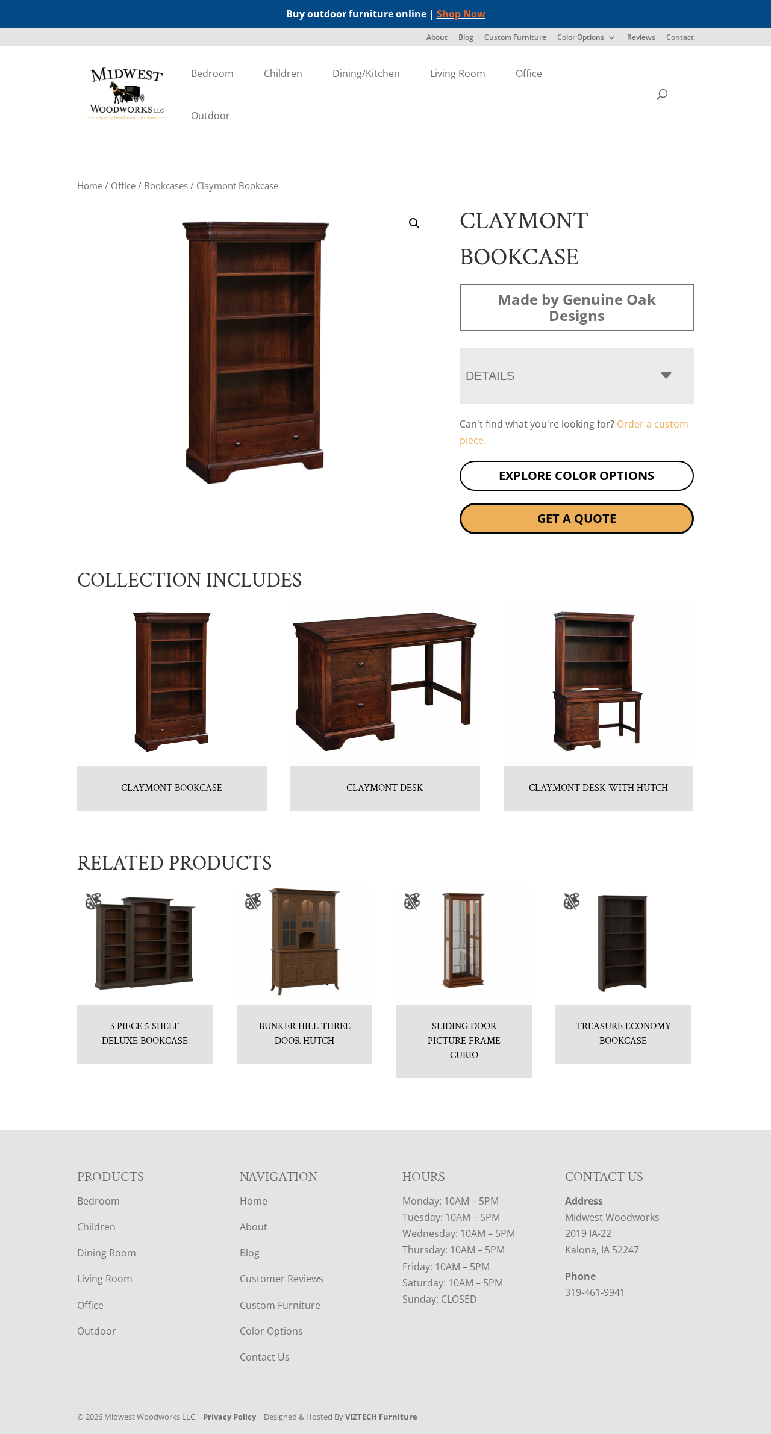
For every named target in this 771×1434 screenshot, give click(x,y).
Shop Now (461, 13)
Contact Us (265, 1357)
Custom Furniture (515, 38)
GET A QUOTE (576, 518)
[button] (414, 223)
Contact (680, 38)
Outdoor (210, 115)
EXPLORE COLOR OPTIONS (576, 475)
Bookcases (166, 185)
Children (283, 73)
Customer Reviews (281, 1278)
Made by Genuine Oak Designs (577, 307)
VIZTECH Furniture (381, 1416)
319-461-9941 (595, 1292)
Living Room (457, 73)
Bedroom (212, 73)
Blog (465, 38)
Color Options (580, 38)
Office (529, 73)
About (437, 38)
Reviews (641, 38)
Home (89, 185)
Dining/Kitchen (366, 73)
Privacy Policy (229, 1416)
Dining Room (106, 1252)
